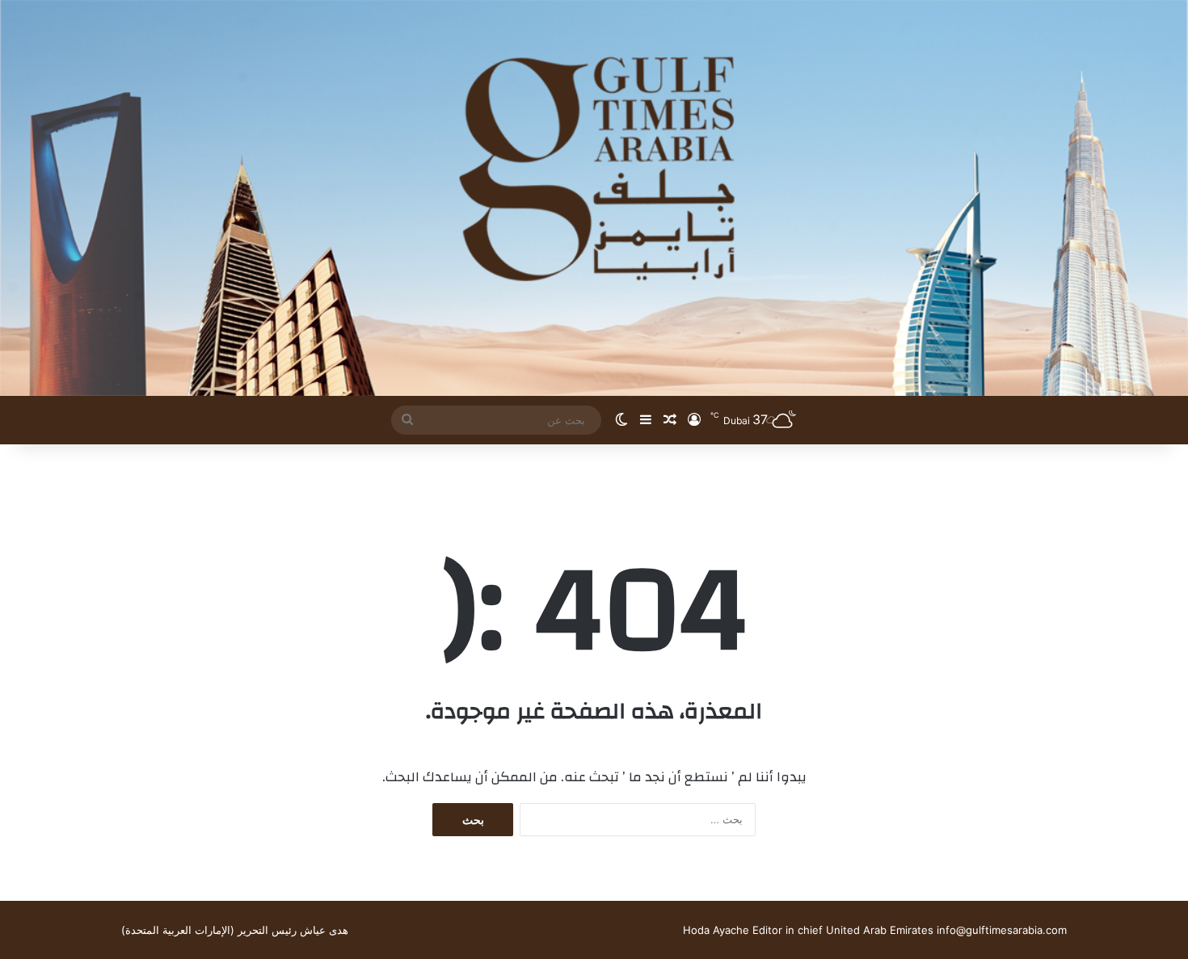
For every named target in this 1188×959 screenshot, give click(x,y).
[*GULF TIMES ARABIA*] (594, 198)
